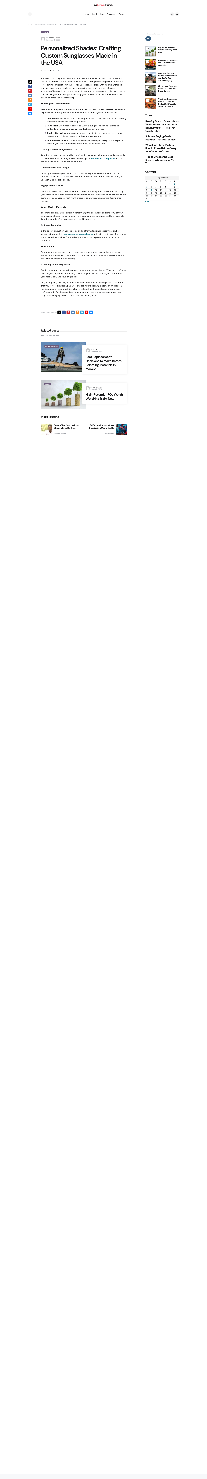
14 (166, 190)
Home (30, 24)
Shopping (45, 32)
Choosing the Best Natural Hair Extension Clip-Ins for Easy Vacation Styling (167, 77)
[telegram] (30, 104)
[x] (30, 82)
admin (95, 349)
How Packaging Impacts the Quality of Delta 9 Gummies (168, 62)
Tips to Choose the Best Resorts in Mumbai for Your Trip (160, 160)
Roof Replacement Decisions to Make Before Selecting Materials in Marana (104, 363)
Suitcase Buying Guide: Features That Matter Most (160, 138)
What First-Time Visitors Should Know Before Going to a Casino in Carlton (160, 148)
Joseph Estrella (54, 38)
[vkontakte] (30, 95)
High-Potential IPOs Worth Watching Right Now (104, 397)
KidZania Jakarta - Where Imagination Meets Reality (101, 426)
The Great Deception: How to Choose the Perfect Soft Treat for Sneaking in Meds (167, 103)
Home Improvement (51, 346)
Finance (47, 384)
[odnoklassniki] (30, 100)
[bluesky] (30, 113)
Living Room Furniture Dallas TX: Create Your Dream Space (167, 88)
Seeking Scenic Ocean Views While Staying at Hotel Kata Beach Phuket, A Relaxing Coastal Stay (162, 126)
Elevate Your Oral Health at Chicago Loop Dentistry (66, 426)
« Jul (147, 201)
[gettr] (30, 109)
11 (151, 190)
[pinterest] (30, 91)
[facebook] (30, 86)
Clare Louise (97, 387)
